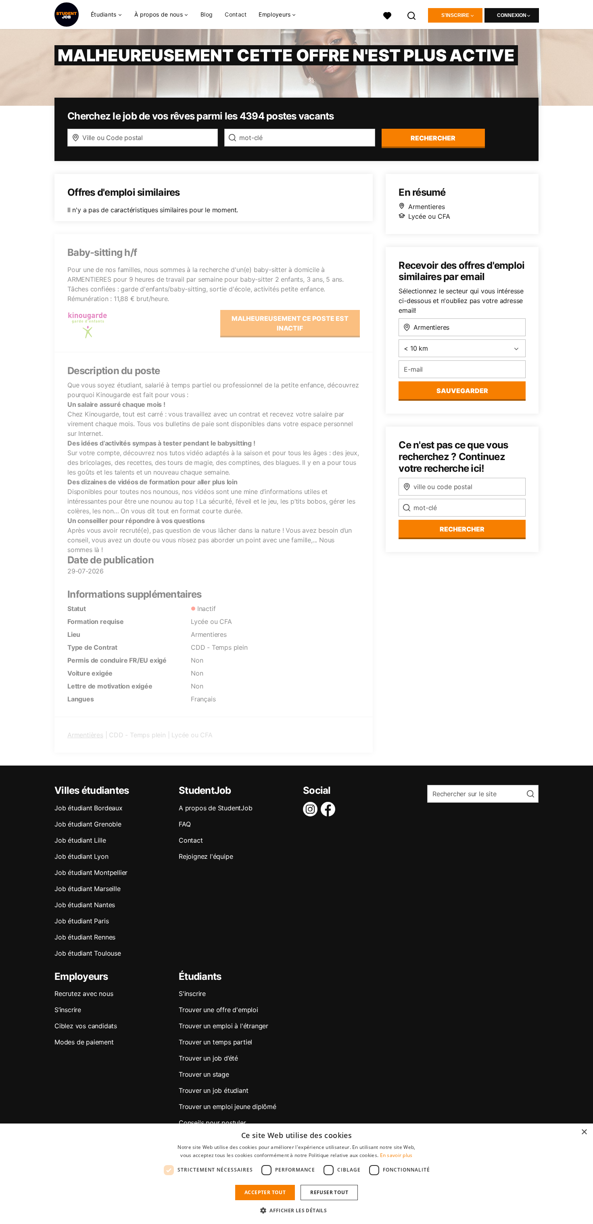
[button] (296, 1210)
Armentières (85, 735)
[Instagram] (312, 809)
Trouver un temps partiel (215, 1042)
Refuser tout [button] (329, 1192)
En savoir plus (396, 1155)
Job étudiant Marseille (87, 889)
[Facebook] (329, 809)
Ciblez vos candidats (85, 1026)
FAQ (184, 824)
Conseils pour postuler (212, 1123)
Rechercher (462, 529)
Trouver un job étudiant (213, 1090)
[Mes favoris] (387, 14)
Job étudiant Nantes (84, 905)
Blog (206, 14)
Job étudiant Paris (81, 921)
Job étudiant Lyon (81, 856)
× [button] (584, 1132)
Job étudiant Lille (80, 840)
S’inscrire (67, 1010)
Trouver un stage (204, 1074)
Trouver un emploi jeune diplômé (227, 1107)
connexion (511, 15)
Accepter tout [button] (265, 1192)
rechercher (433, 138)
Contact (235, 14)
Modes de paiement (84, 1042)
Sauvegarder (462, 391)
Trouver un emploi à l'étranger (223, 1026)
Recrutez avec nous (83, 994)
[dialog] (296, 1174)
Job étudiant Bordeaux (88, 808)
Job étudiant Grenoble (87, 824)
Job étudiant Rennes (84, 937)
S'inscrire (455, 15)
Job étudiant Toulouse (87, 953)
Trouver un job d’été (208, 1058)
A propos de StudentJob (216, 808)
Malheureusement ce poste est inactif (290, 323)
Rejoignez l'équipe (206, 856)
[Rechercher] (412, 14)
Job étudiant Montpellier (90, 872)
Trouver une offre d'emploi (218, 1010)
